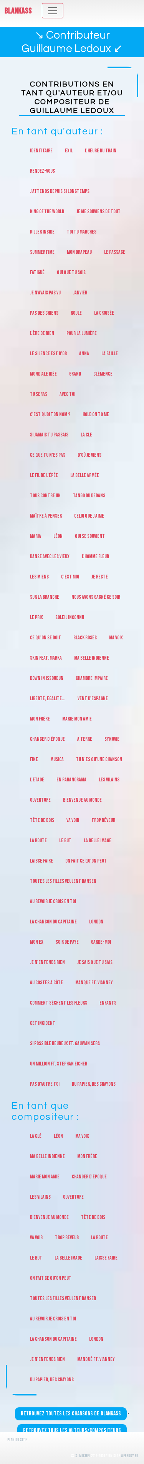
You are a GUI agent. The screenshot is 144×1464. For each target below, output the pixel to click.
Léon (58, 536)
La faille (109, 353)
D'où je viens (89, 455)
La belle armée (84, 475)
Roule (76, 313)
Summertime (42, 252)
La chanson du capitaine (53, 921)
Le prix (36, 617)
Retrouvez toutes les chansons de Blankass (71, 1413)
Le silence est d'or (48, 353)
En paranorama (71, 779)
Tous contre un (45, 495)
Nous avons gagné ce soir (95, 597)
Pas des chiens (44, 313)
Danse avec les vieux (50, 556)
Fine (34, 759)
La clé (86, 434)
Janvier (80, 292)
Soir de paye (67, 942)
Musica (57, 759)
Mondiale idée (43, 374)
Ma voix (116, 637)
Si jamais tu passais (49, 434)
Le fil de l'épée (44, 475)
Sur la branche (44, 597)
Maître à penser (46, 516)
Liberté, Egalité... (47, 698)
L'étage (37, 779)
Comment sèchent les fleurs (58, 1003)
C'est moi (70, 577)
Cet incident (42, 1023)
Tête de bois (42, 820)
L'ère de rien (42, 333)
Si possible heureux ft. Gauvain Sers (65, 1043)
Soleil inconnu (69, 617)
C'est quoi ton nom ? (50, 414)
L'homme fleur (95, 556)
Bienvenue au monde (82, 800)
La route (38, 840)
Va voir (72, 820)
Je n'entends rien (47, 962)
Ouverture (40, 800)
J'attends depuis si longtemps (59, 191)
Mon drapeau (79, 252)
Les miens (39, 577)
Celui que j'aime (89, 516)
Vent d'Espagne (93, 698)
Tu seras (38, 394)
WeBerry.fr (129, 1455)
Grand (75, 374)
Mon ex (36, 942)
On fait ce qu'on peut (86, 861)
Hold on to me (96, 414)
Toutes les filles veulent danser (63, 881)
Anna (84, 353)
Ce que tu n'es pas (47, 455)
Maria (35, 536)
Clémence (103, 374)
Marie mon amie (77, 719)
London (96, 921)
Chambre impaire (92, 678)
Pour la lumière (81, 333)
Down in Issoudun (46, 678)
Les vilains (109, 779)
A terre (84, 739)
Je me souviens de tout (98, 211)
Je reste (99, 577)
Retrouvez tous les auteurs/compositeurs (72, 1430)
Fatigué (37, 272)
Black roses (85, 637)
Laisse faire (41, 861)
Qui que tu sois (71, 272)
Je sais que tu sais (95, 962)
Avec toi (67, 394)
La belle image (97, 840)
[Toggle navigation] (52, 10)
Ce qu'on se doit (45, 637)
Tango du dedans (89, 495)
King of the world (47, 211)
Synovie (111, 739)
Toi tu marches (81, 232)
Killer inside (42, 232)
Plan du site (17, 1439)
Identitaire (41, 150)
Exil (69, 150)
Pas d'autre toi (45, 1084)
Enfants (107, 1003)
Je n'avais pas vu (45, 292)
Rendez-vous (42, 171)
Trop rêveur (103, 820)
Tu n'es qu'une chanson (99, 759)
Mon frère (40, 719)
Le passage (114, 252)
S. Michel (82, 1455)
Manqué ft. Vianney (94, 982)
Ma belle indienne (91, 658)
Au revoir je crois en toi (53, 901)
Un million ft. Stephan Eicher (58, 1063)
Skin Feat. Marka (46, 658)
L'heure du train (100, 150)
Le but (65, 840)
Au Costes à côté (46, 982)
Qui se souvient (90, 536)
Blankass (18, 11)
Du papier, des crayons (94, 1084)
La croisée (104, 313)
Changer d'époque (47, 739)
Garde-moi (101, 942)
